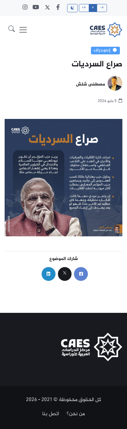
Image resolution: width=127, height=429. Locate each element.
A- (102, 7)
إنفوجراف (102, 50)
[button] (11, 30)
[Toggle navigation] (23, 30)
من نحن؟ (76, 414)
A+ (84, 7)
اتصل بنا (50, 414)
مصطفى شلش (90, 85)
